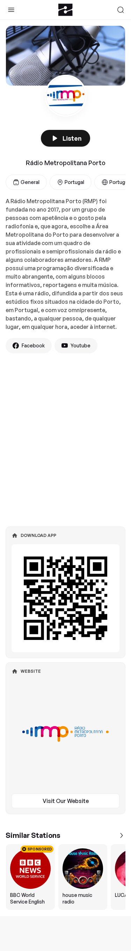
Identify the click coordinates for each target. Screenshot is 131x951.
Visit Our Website (66, 800)
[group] (65, 877)
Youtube (80, 345)
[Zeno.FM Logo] (65, 9)
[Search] (120, 9)
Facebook (33, 345)
